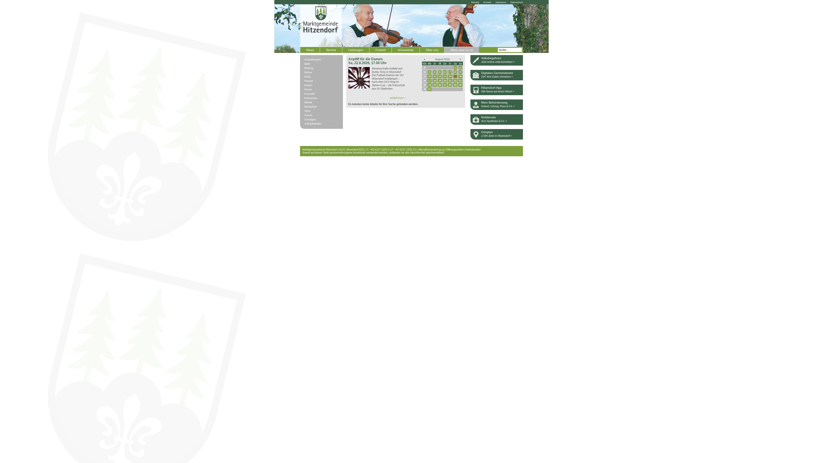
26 (440, 85)
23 (460, 80)
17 (429, 80)
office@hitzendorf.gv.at (431, 149)
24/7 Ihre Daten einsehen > (497, 76)
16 (460, 76)
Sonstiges (310, 119)
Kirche (308, 89)
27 (445, 85)
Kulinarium (310, 98)
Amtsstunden (473, 149)
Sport (307, 111)
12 (440, 76)
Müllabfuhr (310, 106)
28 (450, 85)
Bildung (308, 68)
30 (460, 85)
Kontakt (487, 2)
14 (450, 76)
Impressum (501, 2)
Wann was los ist (462, 50)
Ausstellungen (312, 59)
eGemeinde (406, 50)
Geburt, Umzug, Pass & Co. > (498, 106)
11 (435, 76)
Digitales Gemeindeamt (497, 73)
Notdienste (488, 117)
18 (434, 80)
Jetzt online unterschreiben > (498, 61)
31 (429, 89)
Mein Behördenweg (494, 102)
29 (455, 85)
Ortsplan (487, 132)
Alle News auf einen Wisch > (497, 91)
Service (331, 50)
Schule (308, 115)
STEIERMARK (312, 123)
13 (445, 76)
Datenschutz (517, 2)
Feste (307, 76)
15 (455, 76)
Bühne (308, 72)
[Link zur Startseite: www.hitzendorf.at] (321, 25)
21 (450, 80)
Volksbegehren (491, 58)
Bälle (307, 63)
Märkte (308, 102)
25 (434, 85)
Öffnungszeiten (455, 149)
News (310, 50)
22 (455, 80)
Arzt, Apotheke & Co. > (494, 121)
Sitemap (475, 2)
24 (429, 85)
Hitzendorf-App (491, 87)
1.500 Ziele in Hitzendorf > (496, 135)
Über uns (432, 50)
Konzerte (309, 93)
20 (445, 80)
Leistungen (355, 50)
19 (440, 80)
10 (429, 76)
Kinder (308, 85)
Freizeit (380, 50)
